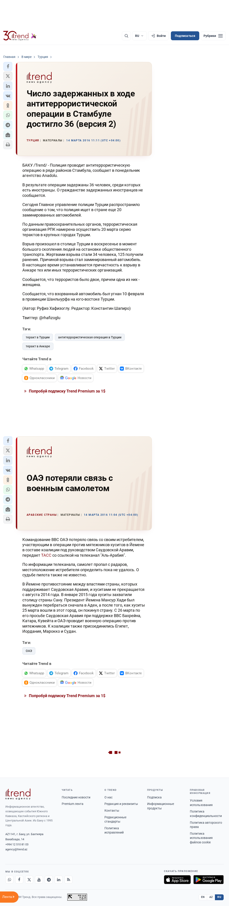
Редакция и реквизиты (121, 804)
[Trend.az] (19, 36)
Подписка (154, 797)
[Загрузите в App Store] (177, 879)
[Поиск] (126, 35)
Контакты (111, 810)
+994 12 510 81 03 (16, 844)
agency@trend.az (16, 849)
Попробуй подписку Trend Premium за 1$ (66, 391)
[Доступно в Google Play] (208, 879)
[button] (8, 66)
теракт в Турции (38, 337)
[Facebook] (19, 880)
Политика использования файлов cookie (201, 838)
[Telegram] (49, 880)
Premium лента (72, 804)
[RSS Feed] (68, 880)
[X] (29, 880)
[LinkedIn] (59, 880)
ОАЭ (29, 651)
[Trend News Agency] (17, 794)
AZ (211, 897)
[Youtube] (39, 880)
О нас (108, 797)
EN (203, 897)
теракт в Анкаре (38, 346)
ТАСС (46, 555)
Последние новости (76, 797)
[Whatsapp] (9, 880)
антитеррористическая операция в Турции (89, 337)
